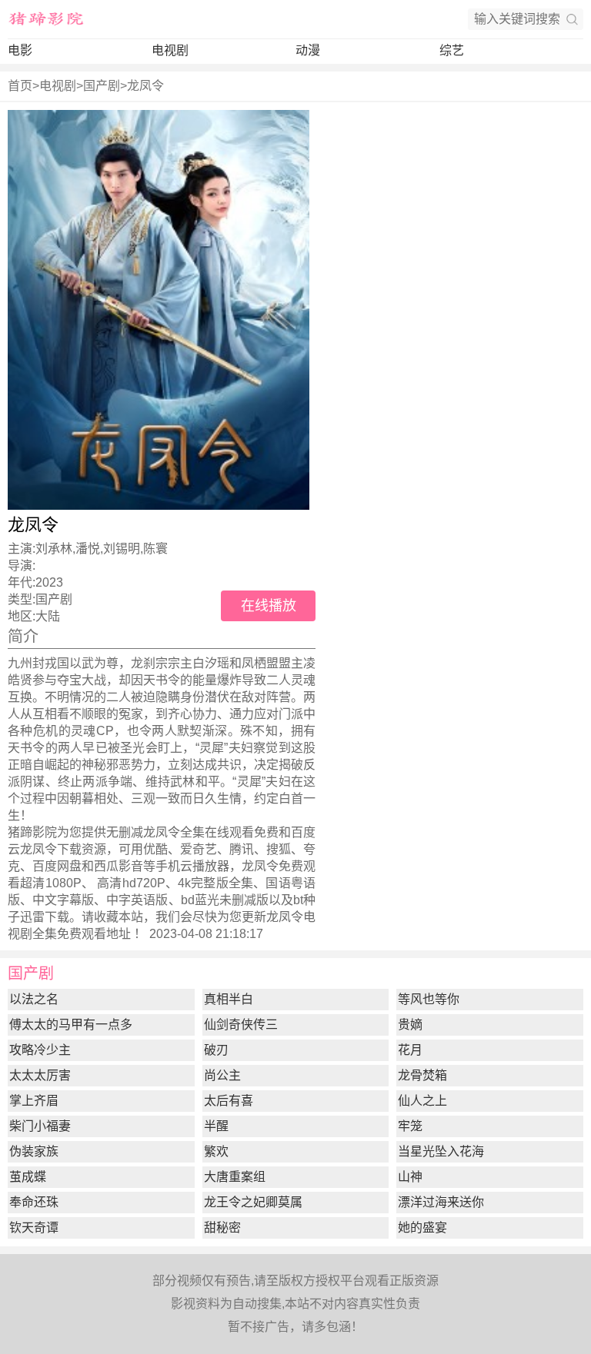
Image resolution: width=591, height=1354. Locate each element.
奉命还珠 (33, 1202)
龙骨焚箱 (422, 1075)
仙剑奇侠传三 (241, 1024)
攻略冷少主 (40, 1049)
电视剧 (170, 50)
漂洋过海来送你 (441, 1202)
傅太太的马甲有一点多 (70, 1024)
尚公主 (222, 1075)
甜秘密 (222, 1227)
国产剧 (101, 85)
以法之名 (33, 999)
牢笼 (410, 1126)
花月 (410, 1049)
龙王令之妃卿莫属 (253, 1202)
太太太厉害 (40, 1075)
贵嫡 (410, 1024)
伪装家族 (33, 1151)
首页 (20, 85)
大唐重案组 (234, 1176)
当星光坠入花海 (441, 1151)
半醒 (216, 1126)
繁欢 (216, 1151)
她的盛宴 (422, 1227)
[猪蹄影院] (46, 19)
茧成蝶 (27, 1176)
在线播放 (268, 606)
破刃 (216, 1049)
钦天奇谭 (33, 1227)
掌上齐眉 (33, 1100)
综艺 (451, 50)
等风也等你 (428, 999)
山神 (410, 1176)
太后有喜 (228, 1100)
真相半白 (228, 999)
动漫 (308, 50)
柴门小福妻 (40, 1126)
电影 (20, 50)
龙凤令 (145, 85)
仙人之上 (422, 1100)
